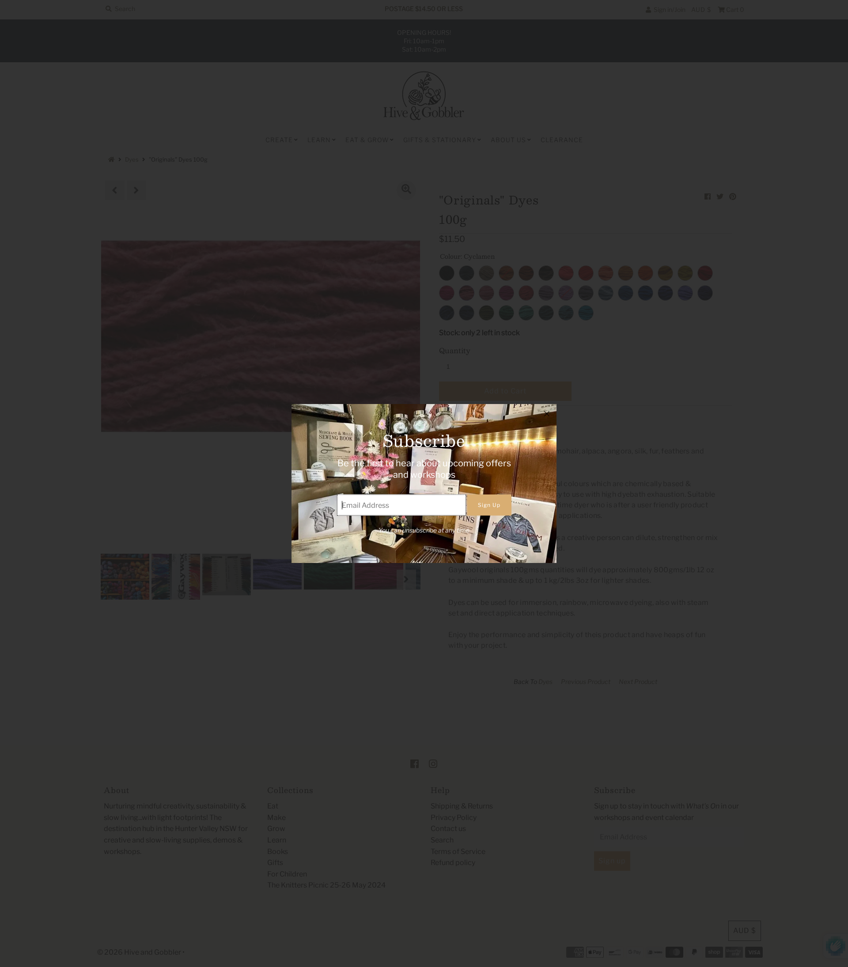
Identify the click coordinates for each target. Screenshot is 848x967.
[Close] (546, 413)
